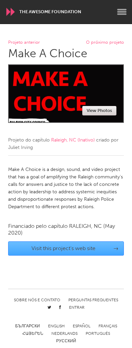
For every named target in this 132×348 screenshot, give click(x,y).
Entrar (77, 307)
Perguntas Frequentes (93, 300)
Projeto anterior (24, 42)
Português (98, 333)
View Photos (99, 110)
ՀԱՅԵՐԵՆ (32, 333)
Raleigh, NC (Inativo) (73, 140)
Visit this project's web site (75, 248)
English (56, 326)
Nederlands (64, 333)
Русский (66, 341)
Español (81, 326)
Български (27, 326)
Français (107, 326)
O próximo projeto (105, 42)
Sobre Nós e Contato (37, 300)
